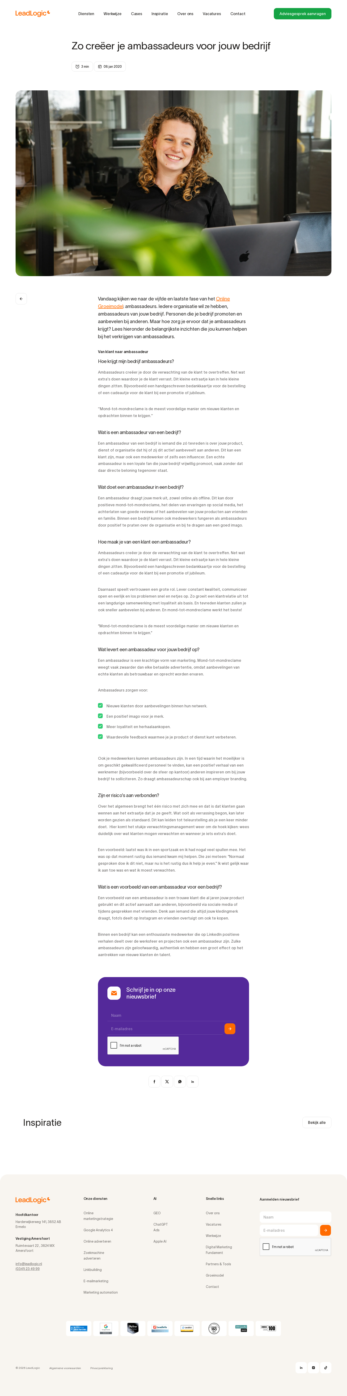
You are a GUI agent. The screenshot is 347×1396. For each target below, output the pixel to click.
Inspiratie (160, 14)
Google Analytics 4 (98, 1230)
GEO (157, 1213)
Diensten (86, 14)
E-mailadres (121, 1029)
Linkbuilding (93, 1270)
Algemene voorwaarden (65, 1368)
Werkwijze (113, 14)
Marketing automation (101, 1292)
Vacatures (212, 14)
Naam (116, 1015)
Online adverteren (97, 1241)
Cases (136, 14)
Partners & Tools (218, 1264)
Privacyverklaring (101, 1368)
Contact (237, 14)
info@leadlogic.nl (29, 1264)
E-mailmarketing (96, 1281)
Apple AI (159, 1241)
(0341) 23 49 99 (28, 1269)
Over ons (185, 14)
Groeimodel (215, 1275)
